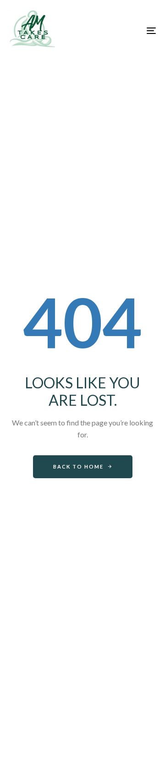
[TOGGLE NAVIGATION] (131, 30)
